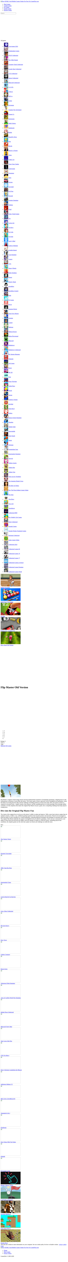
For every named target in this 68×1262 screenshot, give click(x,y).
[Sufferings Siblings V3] (11, 1083)
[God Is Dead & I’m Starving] (11, 895)
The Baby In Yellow (13, 485)
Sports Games (7, 8)
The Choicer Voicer (6, 839)
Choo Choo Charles (13, 164)
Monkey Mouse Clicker (7, 1185)
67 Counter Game (5, 1171)
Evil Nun (10, 191)
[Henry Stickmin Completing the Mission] (11, 1068)
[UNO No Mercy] (11, 1054)
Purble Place (11, 386)
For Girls (10, 232)
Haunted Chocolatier (6, 853)
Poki (9, 377)
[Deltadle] (11, 1155)
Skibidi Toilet (12, 427)
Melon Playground (13, 336)
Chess (10, 155)
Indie (9, 295)
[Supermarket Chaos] (11, 881)
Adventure (11, 105)
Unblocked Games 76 (14, 553)
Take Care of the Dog (6, 1041)
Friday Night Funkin (13, 214)
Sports (10, 440)
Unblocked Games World (15, 571)
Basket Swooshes (5, 587)
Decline (6, 1246)
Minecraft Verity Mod (6, 1026)
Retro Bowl (11, 408)
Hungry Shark (12, 282)
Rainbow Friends (12, 399)
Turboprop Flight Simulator (8, 983)
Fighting (10, 205)
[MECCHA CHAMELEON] (11, 1097)
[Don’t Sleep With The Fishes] (11, 1140)
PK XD (10, 372)
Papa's (10, 368)
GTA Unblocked (12, 73)
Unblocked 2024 (12, 544)
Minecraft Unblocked (14, 82)
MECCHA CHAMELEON (8, 1098)
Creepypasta (11, 168)
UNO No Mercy (5, 1055)
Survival (10, 458)
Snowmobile (11, 431)
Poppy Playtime (12, 381)
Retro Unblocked (12, 522)
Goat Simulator (12, 254)
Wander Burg (4, 1243)
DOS (9, 177)
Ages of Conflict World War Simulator (11, 998)
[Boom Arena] (11, 967)
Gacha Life (11, 223)
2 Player (10, 91)
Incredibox (11, 286)
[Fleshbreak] (11, 1126)
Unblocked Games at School (15, 562)
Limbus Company (5, 954)
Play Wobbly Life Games (15, 517)
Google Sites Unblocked (14, 69)
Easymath (11, 187)
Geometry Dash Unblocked (15, 64)
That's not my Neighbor (14, 476)
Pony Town (4, 940)
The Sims (10, 494)
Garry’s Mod (11, 241)
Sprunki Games (12, 526)
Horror (10, 277)
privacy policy (63, 1244)
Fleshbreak (3, 1127)
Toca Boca (11, 499)
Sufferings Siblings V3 (7, 1084)
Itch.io (10, 304)
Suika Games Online (13, 540)
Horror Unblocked (13, 78)
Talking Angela (12, 463)
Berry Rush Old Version (7, 645)
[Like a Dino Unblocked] (11, 909)
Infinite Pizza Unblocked (7, 1012)
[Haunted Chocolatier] (11, 852)
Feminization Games (13, 51)
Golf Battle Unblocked (7, 1199)
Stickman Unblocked (13, 535)
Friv (9, 218)
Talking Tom (11, 472)
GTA (9, 263)
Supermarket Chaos (6, 882)
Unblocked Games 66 (14, 549)
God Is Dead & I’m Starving (8, 897)
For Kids (10, 236)
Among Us (11, 114)
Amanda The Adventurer (14, 110)
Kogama (10, 318)
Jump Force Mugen (13, 313)
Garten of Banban (13, 245)
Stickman (10, 445)
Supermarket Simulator (14, 454)
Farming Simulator (13, 200)
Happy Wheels (12, 268)
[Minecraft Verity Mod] (11, 1025)
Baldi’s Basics (12, 123)
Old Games (11, 363)
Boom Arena (4, 969)
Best (9, 141)
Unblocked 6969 (12, 513)
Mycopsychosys (5, 925)
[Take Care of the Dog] (11, 1039)
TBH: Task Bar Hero (6, 868)
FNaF (10, 209)
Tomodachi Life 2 (5, 1113)
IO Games (6, 7)
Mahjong (10, 327)
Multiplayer (11, 345)
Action (10, 100)
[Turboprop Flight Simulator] (11, 982)
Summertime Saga (13, 449)
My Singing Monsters (14, 354)
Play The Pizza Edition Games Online (18, 490)
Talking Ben (11, 467)
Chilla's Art (11, 159)
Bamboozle (11, 128)
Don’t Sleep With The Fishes (8, 1142)
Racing (10, 395)
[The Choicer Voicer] (11, 837)
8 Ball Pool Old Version (7, 602)
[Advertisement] (34, 26)
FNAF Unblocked (13, 55)
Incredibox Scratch (13, 291)
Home (5, 1250)
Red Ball (10, 404)
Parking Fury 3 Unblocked (8, 630)
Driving (10, 182)
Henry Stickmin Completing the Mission (11, 1070)
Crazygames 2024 (13, 46)
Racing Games (8, 10)
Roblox (10, 413)
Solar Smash (11, 436)
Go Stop (3, 616)
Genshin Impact (12, 250)
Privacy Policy (8, 1253)
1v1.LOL (10, 87)
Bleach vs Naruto (13, 150)
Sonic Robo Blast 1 (6, 1228)
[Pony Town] (11, 938)
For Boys (10, 227)
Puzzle (10, 390)
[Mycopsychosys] (11, 924)
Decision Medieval (6, 1214)
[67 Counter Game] (11, 1169)
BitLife (10, 146)
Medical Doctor (12, 331)
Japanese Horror (12, 309)
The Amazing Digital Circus (15, 481)
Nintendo (10, 359)
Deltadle (3, 1156)
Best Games (7, 4)
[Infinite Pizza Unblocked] (11, 1010)
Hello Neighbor (12, 273)
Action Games (8, 5)
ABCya (10, 96)
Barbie (10, 132)
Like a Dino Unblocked (7, 911)
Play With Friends (13, 60)
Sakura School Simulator (14, 417)
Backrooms (11, 119)
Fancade (10, 196)
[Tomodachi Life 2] (11, 1111)
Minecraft (11, 340)
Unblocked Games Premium (15, 567)
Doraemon (11, 173)
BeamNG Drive (12, 137)
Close (2, 1246)
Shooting (10, 422)
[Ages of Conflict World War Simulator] (11, 996)
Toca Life (11, 503)
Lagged (10, 322)
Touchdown (11, 508)
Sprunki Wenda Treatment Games (17, 531)
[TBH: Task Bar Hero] (11, 866)
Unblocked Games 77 (14, 558)
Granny (10, 259)
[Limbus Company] (11, 953)
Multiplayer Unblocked (14, 350)
